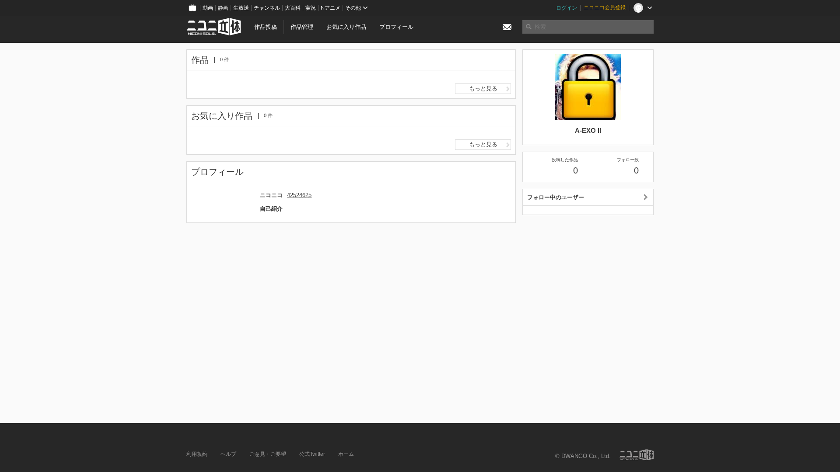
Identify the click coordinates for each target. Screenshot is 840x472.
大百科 (293, 7)
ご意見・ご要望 (267, 454)
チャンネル (267, 7)
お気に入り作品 (346, 27)
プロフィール (396, 27)
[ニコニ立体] (637, 454)
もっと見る (483, 88)
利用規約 (196, 454)
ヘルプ (228, 454)
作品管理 (301, 27)
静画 (223, 7)
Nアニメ (330, 7)
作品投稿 (265, 27)
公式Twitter (312, 454)
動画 (208, 7)
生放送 (241, 7)
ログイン (566, 7)
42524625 (299, 195)
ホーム (346, 454)
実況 (310, 7)
